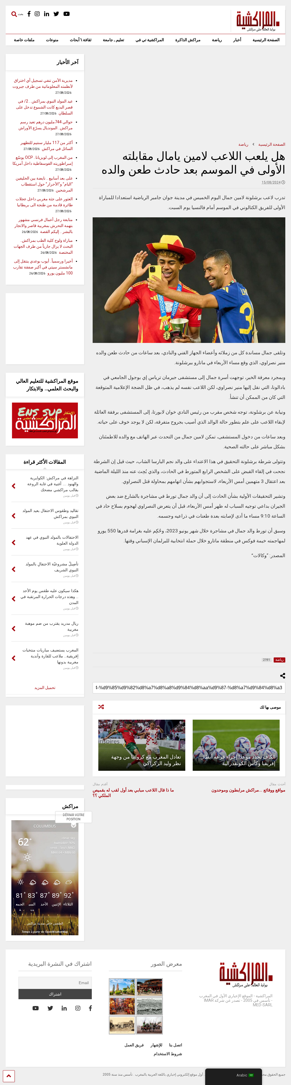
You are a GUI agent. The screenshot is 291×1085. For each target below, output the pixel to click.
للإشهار (156, 1045)
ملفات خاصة (24, 40)
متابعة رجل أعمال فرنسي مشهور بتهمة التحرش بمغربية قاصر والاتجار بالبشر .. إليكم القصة (43, 225)
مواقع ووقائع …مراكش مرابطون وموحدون (248, 790)
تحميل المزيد (44, 687)
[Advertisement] (188, 94)
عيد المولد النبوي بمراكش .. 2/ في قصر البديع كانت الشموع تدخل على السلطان (44, 107)
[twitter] (56, 14)
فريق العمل (134, 1045)
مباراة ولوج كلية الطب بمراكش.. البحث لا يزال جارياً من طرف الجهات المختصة (43, 246)
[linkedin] (46, 14)
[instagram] (37, 14)
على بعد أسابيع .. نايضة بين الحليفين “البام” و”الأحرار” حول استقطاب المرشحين (44, 184)
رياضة (217, 40)
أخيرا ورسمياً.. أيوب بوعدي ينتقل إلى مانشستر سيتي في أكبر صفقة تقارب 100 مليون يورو (43, 267)
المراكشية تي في (150, 40)
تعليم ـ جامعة (113, 40)
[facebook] (29, 14)
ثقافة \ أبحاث (81, 40)
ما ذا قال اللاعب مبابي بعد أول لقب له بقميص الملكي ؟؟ (133, 793)
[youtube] (66, 14)
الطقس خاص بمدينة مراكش (45, 923)
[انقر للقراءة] (236, 745)
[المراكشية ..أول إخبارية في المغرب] (255, 29)
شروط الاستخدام (168, 1053)
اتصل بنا (175, 1045)
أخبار (237, 40)
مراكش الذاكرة (188, 40)
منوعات (52, 40)
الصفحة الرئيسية (266, 40)
